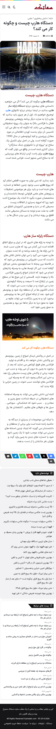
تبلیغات (41, 723)
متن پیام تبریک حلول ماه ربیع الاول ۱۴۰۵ (34, 588)
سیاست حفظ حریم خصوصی (16, 723)
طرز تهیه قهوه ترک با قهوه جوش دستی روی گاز (31, 546)
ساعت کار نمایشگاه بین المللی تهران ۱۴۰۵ (33, 491)
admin (48, 36)
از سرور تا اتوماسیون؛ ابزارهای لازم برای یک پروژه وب (29, 485)
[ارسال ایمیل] (44, 36)
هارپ (8, 110)
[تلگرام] (14, 456)
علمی (30, 18)
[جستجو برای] (8, 8)
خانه (51, 18)
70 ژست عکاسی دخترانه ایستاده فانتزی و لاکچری (30, 507)
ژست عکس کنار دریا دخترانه (39, 501)
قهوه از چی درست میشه (41, 527)
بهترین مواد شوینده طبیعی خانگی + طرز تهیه (32, 593)
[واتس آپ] (22, 456)
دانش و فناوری (40, 18)
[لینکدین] (36, 456)
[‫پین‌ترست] (29, 456)
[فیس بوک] (50, 456)
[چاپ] (50, 461)
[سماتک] (43, 7)
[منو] (3, 8)
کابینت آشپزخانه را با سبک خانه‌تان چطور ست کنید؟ (29, 496)
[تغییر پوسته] (14, 8)
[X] (43, 456)
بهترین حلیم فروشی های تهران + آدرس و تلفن (31, 557)
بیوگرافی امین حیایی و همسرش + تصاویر (34, 568)
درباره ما (33, 723)
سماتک (49, 723)
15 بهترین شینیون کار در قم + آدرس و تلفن (33, 562)
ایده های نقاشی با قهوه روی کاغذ (37, 552)
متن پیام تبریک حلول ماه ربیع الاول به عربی (33, 573)
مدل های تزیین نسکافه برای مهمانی (36, 541)
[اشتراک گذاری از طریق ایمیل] (7, 456)
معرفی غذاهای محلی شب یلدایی (37, 480)
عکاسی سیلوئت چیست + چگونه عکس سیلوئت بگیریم (28, 521)
